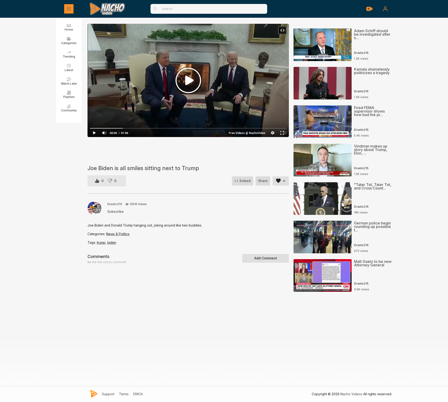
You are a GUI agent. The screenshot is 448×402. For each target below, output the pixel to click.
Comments (98, 256)
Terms (124, 394)
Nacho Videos (351, 394)
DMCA (138, 394)
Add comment (265, 258)
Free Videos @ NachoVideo (247, 133)
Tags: (92, 242)
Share (263, 181)
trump (101, 242)
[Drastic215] (95, 208)
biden (111, 242)
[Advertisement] (188, 151)
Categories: (97, 234)
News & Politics (118, 234)
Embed (245, 181)
